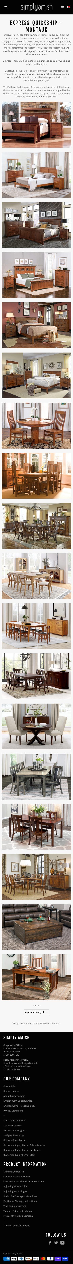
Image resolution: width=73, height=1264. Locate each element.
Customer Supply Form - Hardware (21, 1150)
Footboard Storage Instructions (20, 1201)
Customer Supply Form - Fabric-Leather (24, 1145)
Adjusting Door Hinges (15, 1191)
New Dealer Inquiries (14, 1120)
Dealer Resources (12, 1125)
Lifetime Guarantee (13, 1171)
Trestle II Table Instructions (17, 1211)
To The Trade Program (14, 1130)
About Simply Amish (14, 1096)
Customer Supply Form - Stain (19, 1154)
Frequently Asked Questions (18, 1215)
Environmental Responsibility (19, 1105)
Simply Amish (16, 1253)
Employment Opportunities (17, 1100)
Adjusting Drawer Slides (16, 1186)
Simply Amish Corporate (16, 1225)
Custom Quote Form (14, 1140)
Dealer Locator (11, 1091)
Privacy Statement (13, 1110)
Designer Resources (13, 1135)
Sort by (36, 1006)
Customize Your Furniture (16, 1176)
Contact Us (9, 1086)
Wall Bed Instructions (14, 1206)
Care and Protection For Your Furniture (23, 1181)
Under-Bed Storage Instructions (20, 1196)
